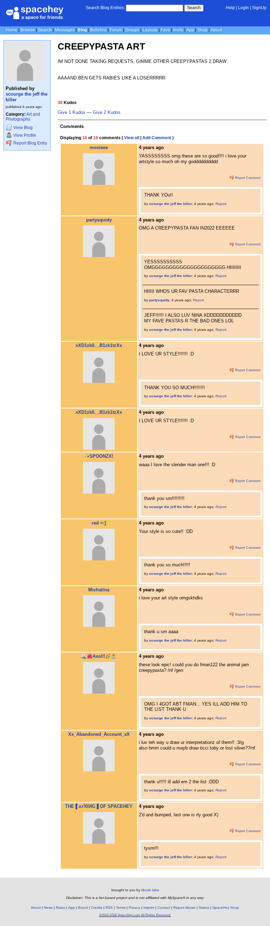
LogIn (243, 7)
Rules (60, 907)
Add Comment (156, 137)
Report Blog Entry (29, 143)
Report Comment (247, 178)
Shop (202, 29)
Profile (24, 135)
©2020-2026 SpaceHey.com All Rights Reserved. (135, 915)
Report (221, 204)
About (216, 29)
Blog (82, 29)
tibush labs (150, 890)
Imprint (148, 907)
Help (230, 7)
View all (131, 137)
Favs (165, 29)
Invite (178, 29)
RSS (109, 907)
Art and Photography (23, 117)
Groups (132, 29)
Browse (27, 29)
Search (194, 7)
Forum (116, 29)
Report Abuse (184, 907)
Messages (65, 29)
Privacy (134, 907)
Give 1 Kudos (71, 112)
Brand (83, 907)
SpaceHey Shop (225, 907)
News (48, 907)
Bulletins (98, 29)
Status (204, 907)
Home (11, 29)
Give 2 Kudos (107, 112)
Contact (164, 907)
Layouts (150, 29)
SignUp (259, 7)
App (190, 29)
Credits (96, 907)
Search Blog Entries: (105, 7)
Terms (121, 907)
